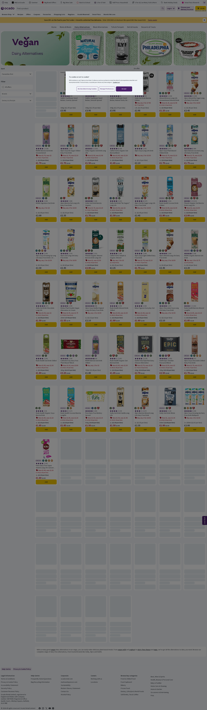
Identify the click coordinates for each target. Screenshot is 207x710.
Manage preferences (107, 89)
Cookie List (116, 82)
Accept (124, 89)
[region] (104, 83)
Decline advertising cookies (87, 89)
